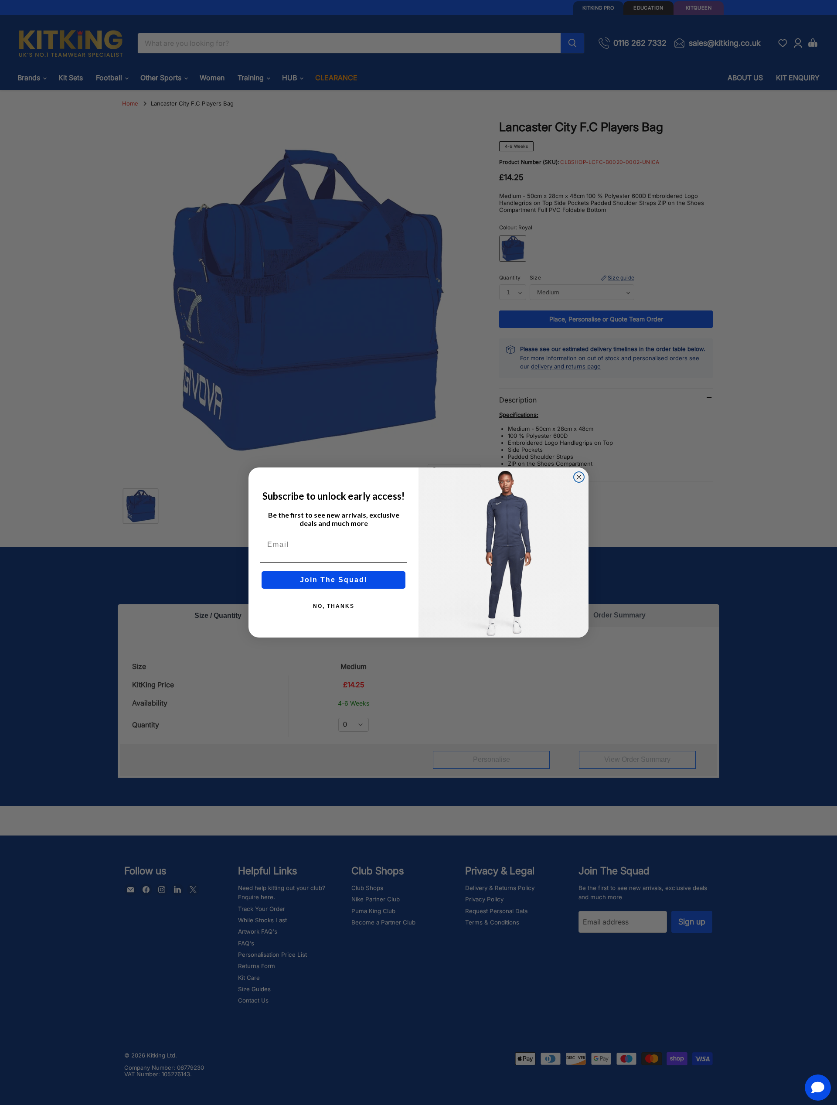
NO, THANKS (333, 606)
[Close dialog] (579, 477)
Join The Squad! (333, 579)
